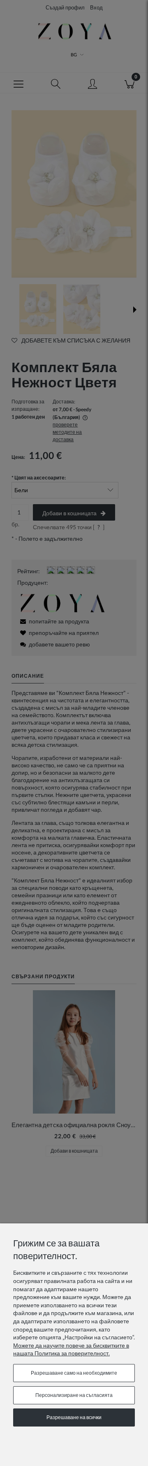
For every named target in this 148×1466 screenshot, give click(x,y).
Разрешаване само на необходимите (74, 1373)
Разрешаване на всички (74, 1417)
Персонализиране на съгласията (74, 1395)
